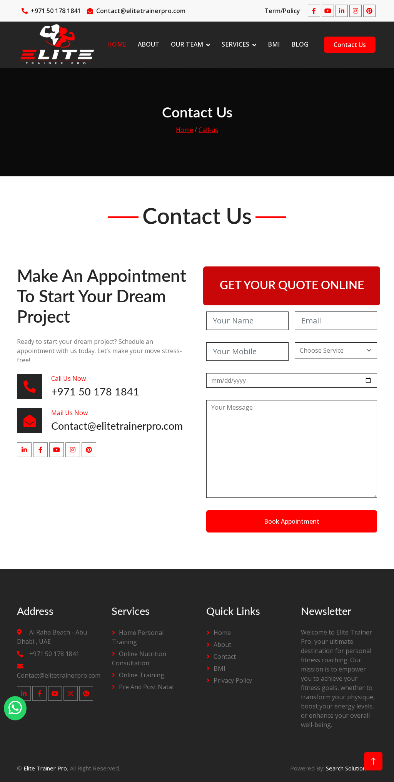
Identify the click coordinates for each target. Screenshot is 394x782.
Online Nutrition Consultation (139, 658)
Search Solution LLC (351, 768)
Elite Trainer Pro (45, 768)
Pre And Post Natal (146, 687)
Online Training (141, 675)
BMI (274, 44)
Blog (300, 44)
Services (235, 44)
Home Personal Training (138, 637)
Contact (225, 656)
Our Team (187, 44)
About (148, 44)
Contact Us (350, 44)
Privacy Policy (233, 680)
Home (116, 44)
